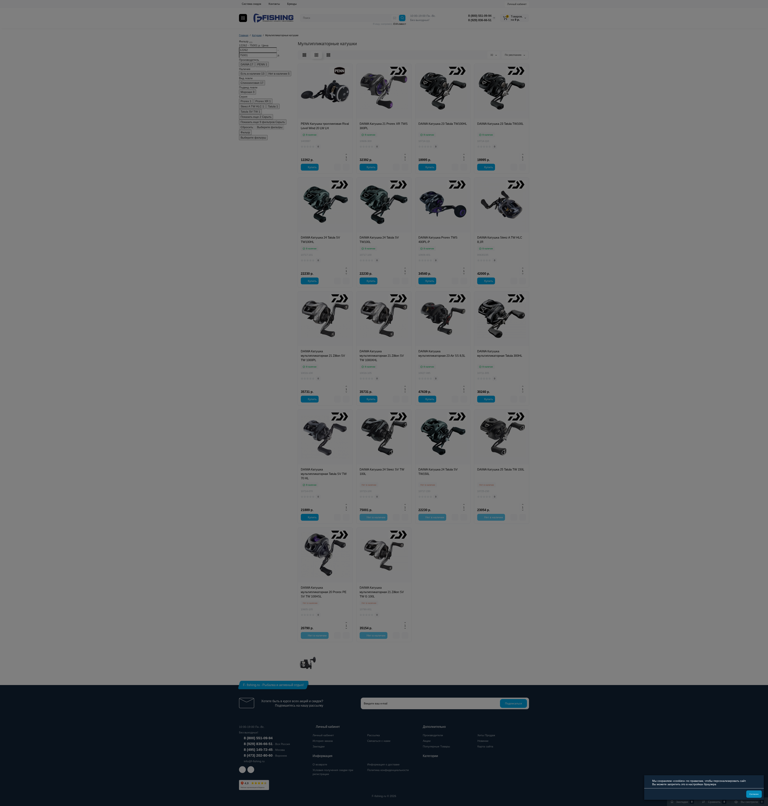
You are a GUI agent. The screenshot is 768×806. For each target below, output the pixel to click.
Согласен (754, 794)
